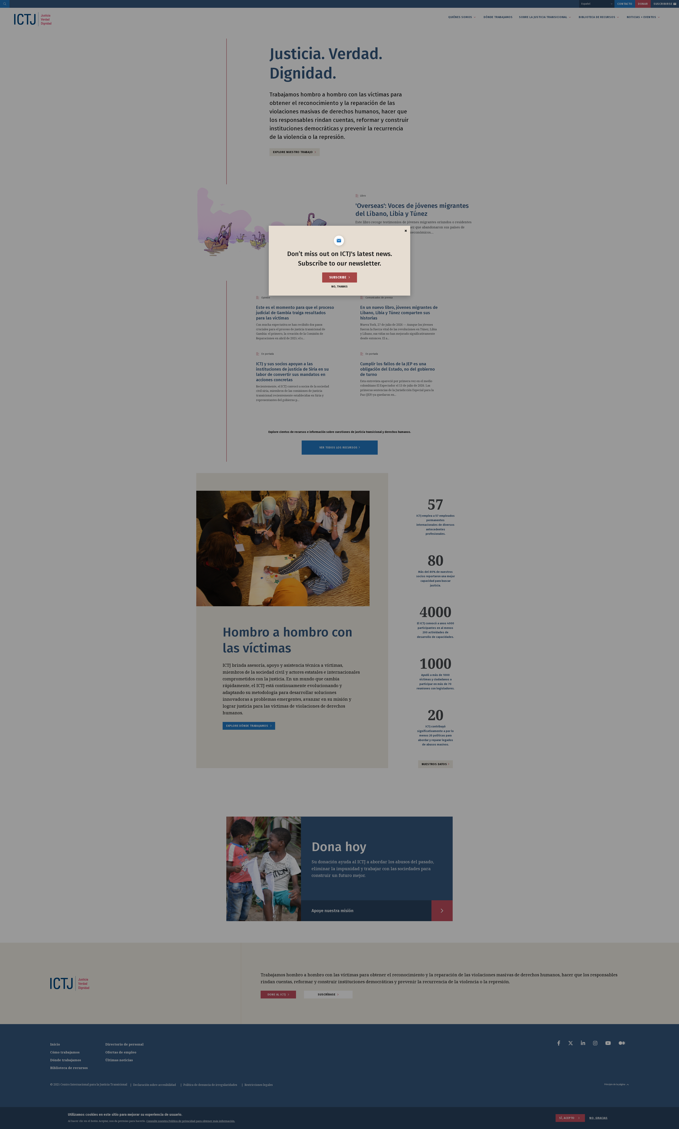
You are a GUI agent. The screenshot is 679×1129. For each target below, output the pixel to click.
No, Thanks (339, 286)
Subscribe (338, 277)
